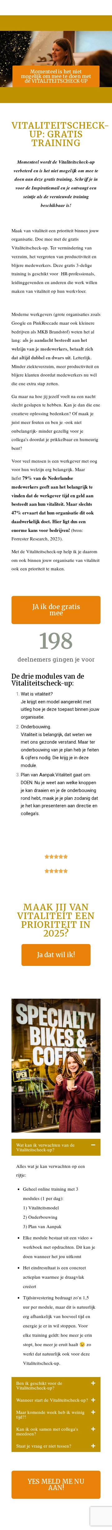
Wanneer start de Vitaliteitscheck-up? (52, 1400)
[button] (56, 1147)
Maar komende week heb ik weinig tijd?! (50, 1414)
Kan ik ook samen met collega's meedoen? (47, 1431)
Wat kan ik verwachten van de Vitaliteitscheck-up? (45, 1147)
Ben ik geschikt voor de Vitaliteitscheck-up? (39, 1385)
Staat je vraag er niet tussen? (43, 1446)
